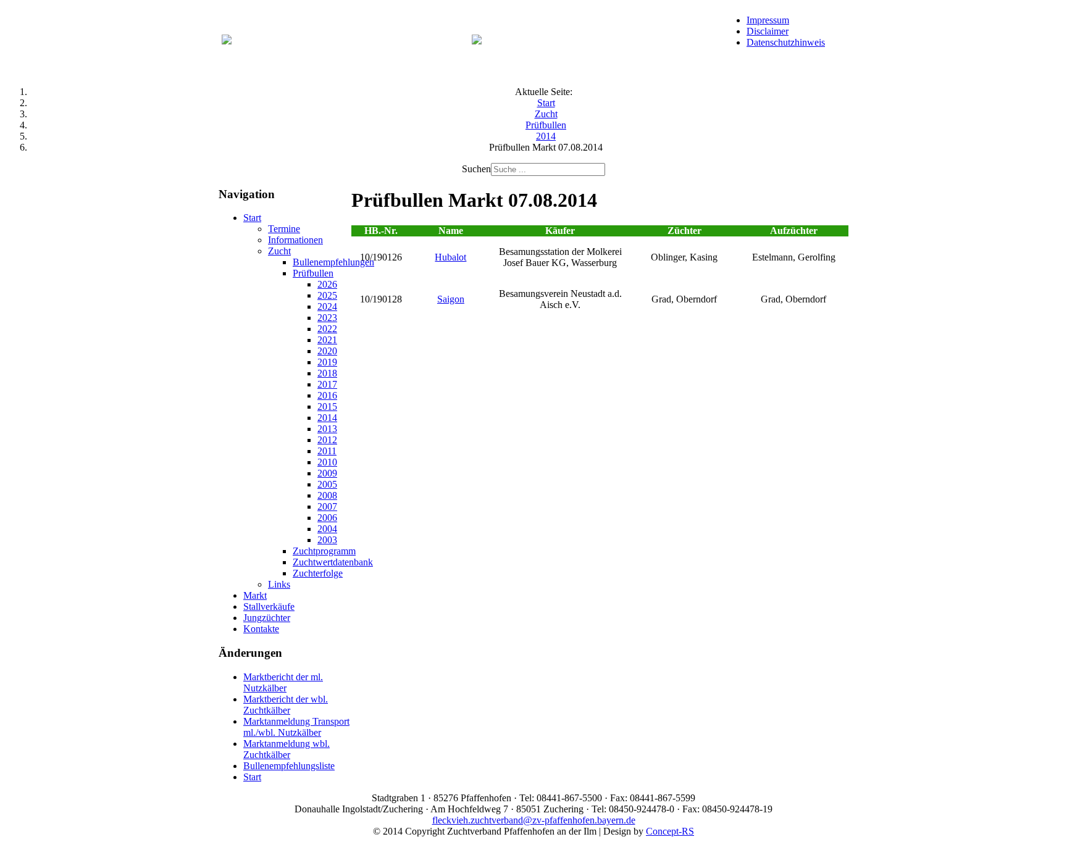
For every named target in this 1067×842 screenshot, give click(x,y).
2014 (327, 417)
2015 (327, 406)
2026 (327, 284)
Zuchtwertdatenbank (333, 562)
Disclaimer (768, 31)
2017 (327, 384)
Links (279, 584)
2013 (327, 428)
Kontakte (261, 628)
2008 (327, 495)
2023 (327, 317)
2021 (327, 340)
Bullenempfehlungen (333, 262)
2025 (327, 295)
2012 (327, 440)
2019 (327, 362)
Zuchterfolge (318, 573)
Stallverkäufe (269, 606)
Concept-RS (670, 831)
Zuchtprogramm (324, 551)
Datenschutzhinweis (786, 42)
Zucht (279, 251)
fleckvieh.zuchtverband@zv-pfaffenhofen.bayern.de (533, 820)
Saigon (450, 299)
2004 (327, 528)
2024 (327, 306)
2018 (327, 373)
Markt (255, 595)
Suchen (476, 169)
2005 (327, 484)
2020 (327, 351)
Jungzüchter (266, 617)
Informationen (295, 240)
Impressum (768, 20)
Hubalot (450, 257)
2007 (327, 506)
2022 (327, 328)
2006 (327, 517)
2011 (327, 451)
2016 (327, 395)
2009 (327, 473)
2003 (327, 540)
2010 (327, 462)
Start (252, 217)
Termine (284, 228)
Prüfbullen (313, 273)
